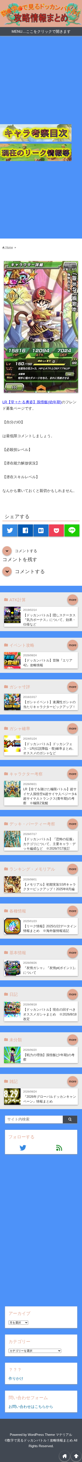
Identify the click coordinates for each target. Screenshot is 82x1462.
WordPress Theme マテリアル (50, 1434)
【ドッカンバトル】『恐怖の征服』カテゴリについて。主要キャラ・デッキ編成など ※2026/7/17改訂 (49, 843)
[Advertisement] (41, 83)
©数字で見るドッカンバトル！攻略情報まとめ (39, 1440)
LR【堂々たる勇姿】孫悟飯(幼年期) (32, 402)
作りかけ (16, 1378)
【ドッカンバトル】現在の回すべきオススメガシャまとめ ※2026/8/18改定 (50, 1014)
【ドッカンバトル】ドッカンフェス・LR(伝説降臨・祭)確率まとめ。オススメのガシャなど (49, 748)
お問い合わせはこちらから (31, 1407)
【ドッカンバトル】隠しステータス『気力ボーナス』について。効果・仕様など (49, 619)
